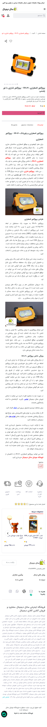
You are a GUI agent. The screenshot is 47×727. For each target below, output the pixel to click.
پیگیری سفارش (17, 575)
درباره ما (42, 580)
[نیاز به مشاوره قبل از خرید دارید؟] (4, 714)
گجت (33, 33)
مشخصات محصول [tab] (27, 125)
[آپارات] (24, 591)
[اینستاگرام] (10, 591)
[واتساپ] (17, 591)
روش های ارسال (39, 575)
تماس (26, 399)
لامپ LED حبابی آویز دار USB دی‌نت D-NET (33, 537)
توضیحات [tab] (40, 125)
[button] (39, 533)
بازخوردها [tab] (14, 125)
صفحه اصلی (41, 33)
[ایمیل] (31, 591)
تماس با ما (19, 580)
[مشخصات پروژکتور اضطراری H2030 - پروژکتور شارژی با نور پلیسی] (36, 563)
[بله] (31, 594)
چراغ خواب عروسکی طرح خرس (15, 537)
